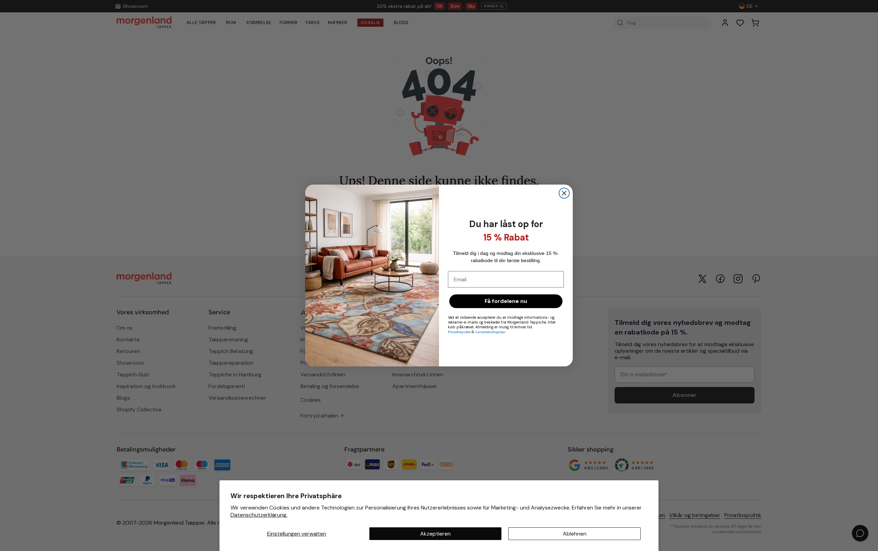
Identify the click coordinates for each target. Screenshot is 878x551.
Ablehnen (574, 533)
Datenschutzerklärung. (258, 514)
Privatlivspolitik (460, 332)
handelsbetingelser (490, 332)
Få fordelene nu (506, 301)
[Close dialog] (564, 193)
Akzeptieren (435, 533)
